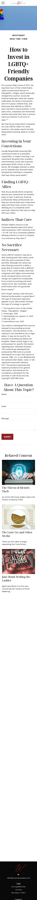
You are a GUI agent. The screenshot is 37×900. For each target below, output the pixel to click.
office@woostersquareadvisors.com (18, 878)
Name (4, 394)
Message (5, 418)
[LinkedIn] (18, 874)
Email (3, 406)
